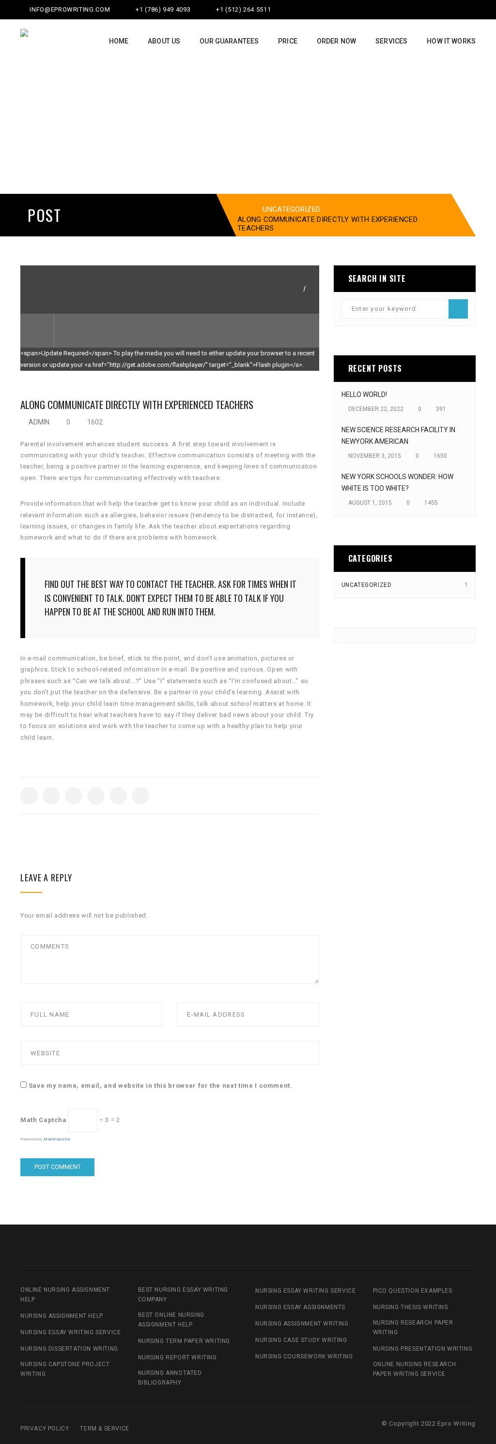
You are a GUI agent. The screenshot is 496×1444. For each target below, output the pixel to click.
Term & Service (104, 1428)
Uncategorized (291, 209)
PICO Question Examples (412, 1290)
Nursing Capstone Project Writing (64, 1369)
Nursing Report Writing (177, 1357)
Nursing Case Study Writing (301, 1340)
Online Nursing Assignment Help (65, 1294)
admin (39, 422)
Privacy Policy (44, 1428)
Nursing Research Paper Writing (413, 1327)
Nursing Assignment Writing (302, 1323)
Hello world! (364, 394)
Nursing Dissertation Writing (69, 1348)
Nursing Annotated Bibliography (170, 1378)
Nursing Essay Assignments (300, 1307)
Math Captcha (43, 1119)
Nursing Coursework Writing (304, 1356)
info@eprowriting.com (69, 9)
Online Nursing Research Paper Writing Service (414, 1369)
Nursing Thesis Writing (411, 1307)
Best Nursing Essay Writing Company (183, 1294)
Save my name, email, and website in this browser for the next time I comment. (161, 1085)
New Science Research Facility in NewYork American (398, 435)
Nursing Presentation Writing (423, 1348)
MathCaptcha (57, 1139)
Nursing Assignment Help (61, 1316)
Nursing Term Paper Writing (184, 1341)
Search (458, 309)
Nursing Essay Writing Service (70, 1332)
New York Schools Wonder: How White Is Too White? (397, 482)
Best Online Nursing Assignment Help (171, 1320)
